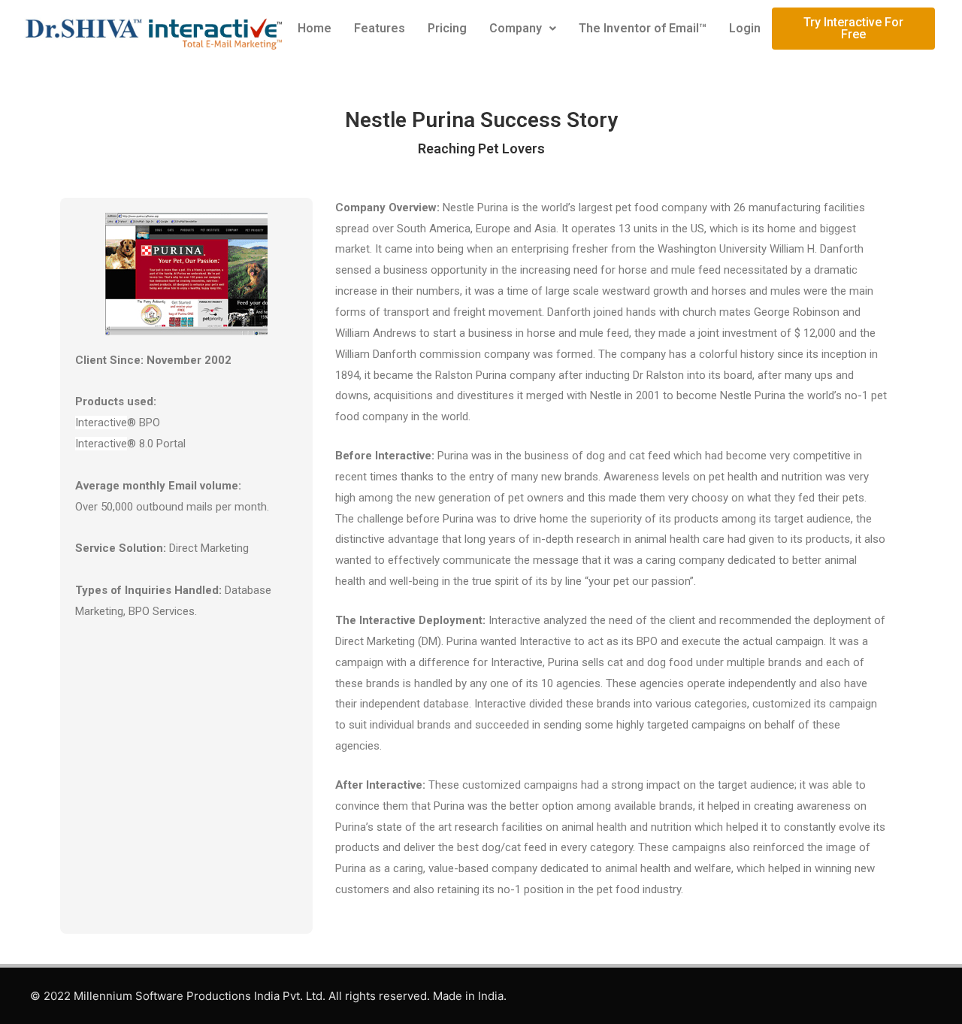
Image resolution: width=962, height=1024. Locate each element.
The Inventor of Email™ (642, 28)
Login (745, 28)
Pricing (447, 28)
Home (314, 28)
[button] (522, 28)
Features (379, 28)
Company (515, 28)
